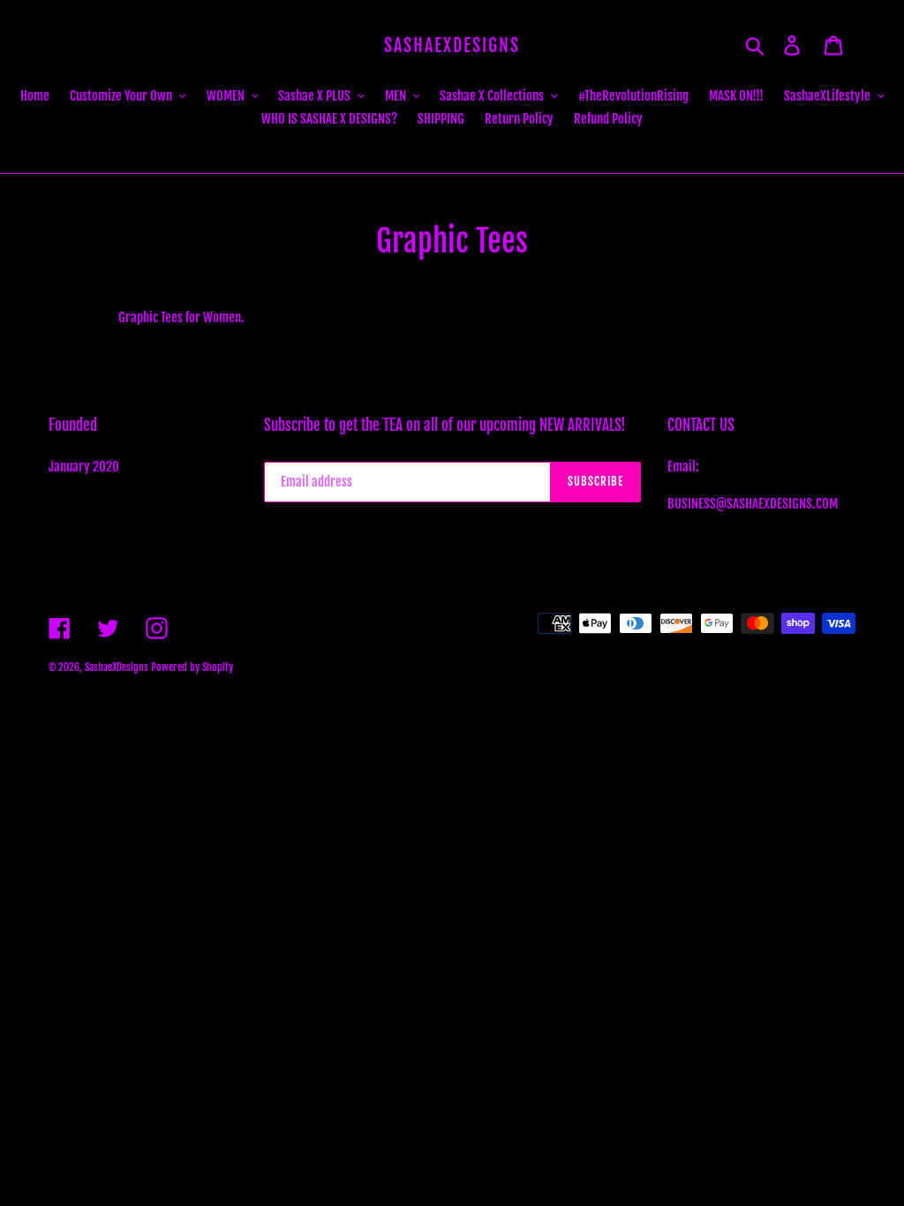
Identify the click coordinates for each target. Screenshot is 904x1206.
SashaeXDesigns (452, 46)
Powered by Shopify (192, 667)
